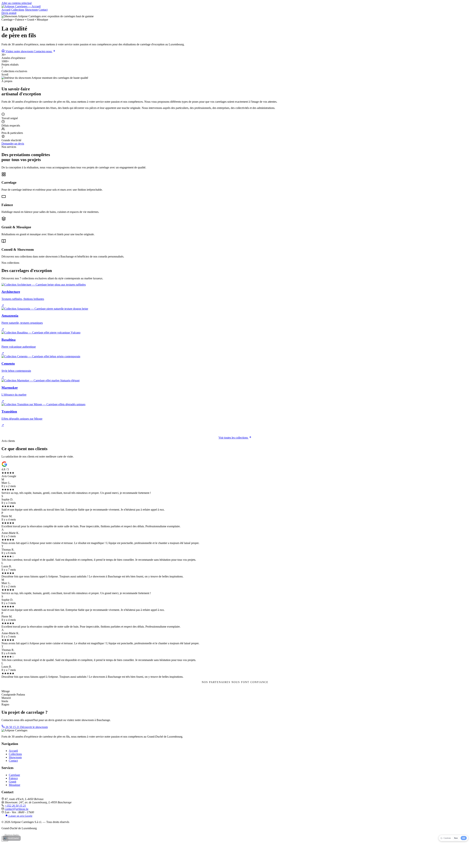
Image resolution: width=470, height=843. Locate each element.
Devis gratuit (8, 13)
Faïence (13, 778)
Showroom (31, 9)
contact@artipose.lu (16, 808)
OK (463, 838)
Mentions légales (12, 835)
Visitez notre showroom (19, 51)
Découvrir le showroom (34, 727)
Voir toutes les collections (233, 437)
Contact (43, 9)
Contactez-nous (43, 51)
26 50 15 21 (12, 727)
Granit (12, 781)
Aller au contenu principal (16, 3)
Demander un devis (12, 143)
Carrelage (14, 775)
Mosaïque (14, 784)
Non (456, 838)
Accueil (5, 9)
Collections (17, 9)
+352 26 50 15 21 (15, 805)
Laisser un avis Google (20, 816)
